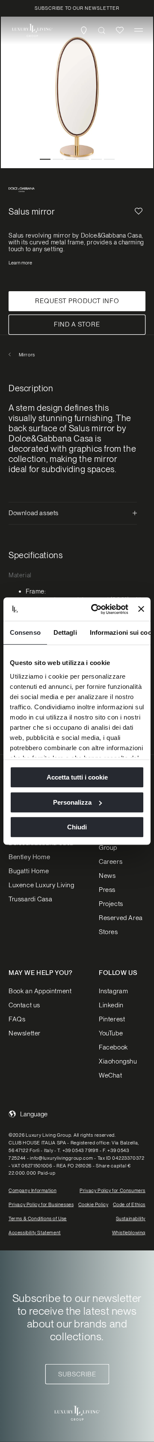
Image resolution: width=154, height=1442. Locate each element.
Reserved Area (121, 918)
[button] (138, 30)
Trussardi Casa (30, 899)
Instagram (113, 991)
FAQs (17, 1019)
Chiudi (77, 827)
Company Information (32, 1190)
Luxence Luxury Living (41, 885)
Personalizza (72, 802)
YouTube (111, 1033)
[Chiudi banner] (141, 609)
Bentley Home (29, 857)
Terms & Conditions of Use (38, 1218)
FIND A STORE (77, 324)
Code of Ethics (129, 1204)
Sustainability (130, 1218)
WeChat (110, 1075)
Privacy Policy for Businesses (41, 1204)
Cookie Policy (93, 1204)
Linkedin (111, 1005)
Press (107, 890)
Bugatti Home (29, 871)
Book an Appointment (40, 991)
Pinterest (112, 1019)
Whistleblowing (128, 1233)
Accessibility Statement (35, 1233)
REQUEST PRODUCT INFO (77, 301)
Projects (111, 904)
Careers (110, 862)
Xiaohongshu (118, 1061)
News (107, 876)
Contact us (24, 1005)
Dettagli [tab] (65, 632)
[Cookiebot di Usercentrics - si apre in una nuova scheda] (95, 609)
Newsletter (25, 1033)
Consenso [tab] (25, 632)
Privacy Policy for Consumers (112, 1190)
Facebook (113, 1047)
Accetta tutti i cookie (77, 777)
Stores (108, 932)
